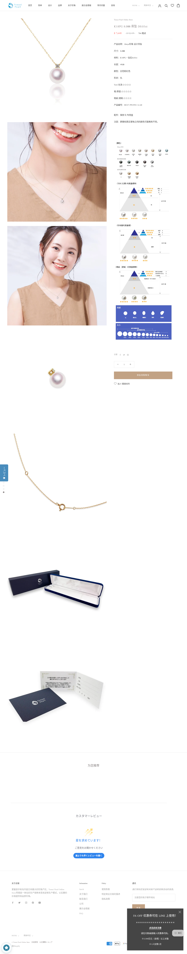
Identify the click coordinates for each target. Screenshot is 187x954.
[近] (180, 912)
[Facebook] (120, 355)
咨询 (113, 5)
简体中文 (147, 5)
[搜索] (166, 5)
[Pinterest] (128, 355)
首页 (30, 5)
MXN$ (134, 5)
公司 (81, 903)
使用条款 (106, 889)
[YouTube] (40, 902)
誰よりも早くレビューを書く (89, 855)
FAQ (81, 913)
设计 (50, 5)
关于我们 (83, 894)
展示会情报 (84, 908)
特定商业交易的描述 (111, 894)
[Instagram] (26, 902)
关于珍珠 (72, 5)
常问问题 (101, 5)
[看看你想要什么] (172, 5)
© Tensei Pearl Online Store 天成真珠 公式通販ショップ (32, 942)
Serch (81, 889)
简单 (40, 5)
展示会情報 (86, 5)
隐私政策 (106, 899)
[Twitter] (124, 355)
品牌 (60, 5)
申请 (138, 908)
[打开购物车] (178, 5)
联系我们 (83, 899)
